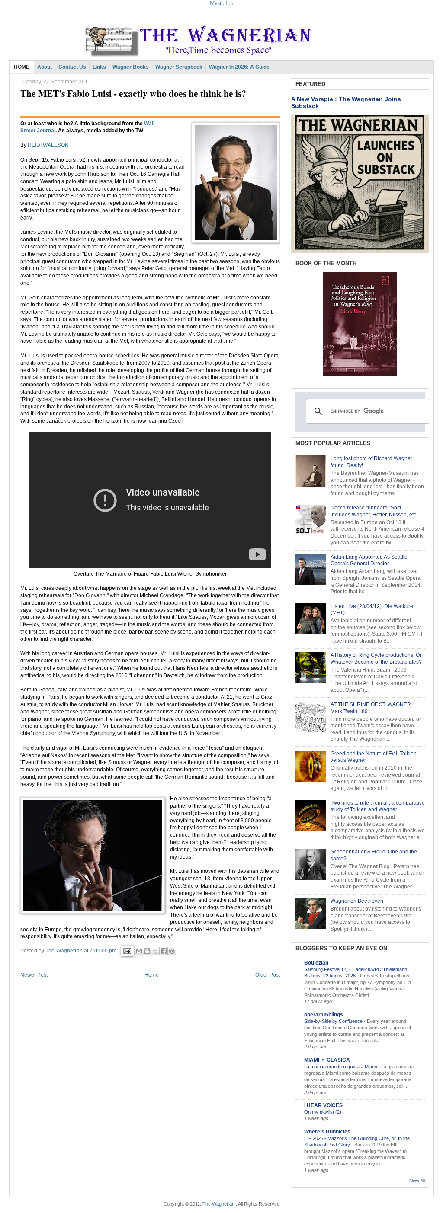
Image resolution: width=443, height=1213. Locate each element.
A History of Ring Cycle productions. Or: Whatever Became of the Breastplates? (377, 658)
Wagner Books (130, 67)
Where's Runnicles (327, 1132)
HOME (21, 67)
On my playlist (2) (323, 1111)
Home (151, 975)
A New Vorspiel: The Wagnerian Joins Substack (346, 102)
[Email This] (139, 951)
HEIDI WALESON (48, 145)
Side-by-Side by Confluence (334, 1021)
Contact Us (72, 67)
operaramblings (323, 1015)
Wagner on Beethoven (357, 901)
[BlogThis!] (147, 951)
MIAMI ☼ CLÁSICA (327, 1060)
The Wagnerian (218, 1204)
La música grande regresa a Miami (341, 1066)
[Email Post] (126, 951)
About (44, 67)
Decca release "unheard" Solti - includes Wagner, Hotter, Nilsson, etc (373, 511)
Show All (417, 1181)
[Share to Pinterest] (171, 951)
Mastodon (222, 3)
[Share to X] (155, 951)
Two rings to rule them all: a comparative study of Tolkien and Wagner (378, 806)
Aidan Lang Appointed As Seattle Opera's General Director (369, 560)
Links (99, 67)
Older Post (267, 975)
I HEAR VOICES (323, 1105)
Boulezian (316, 963)
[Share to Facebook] (163, 951)
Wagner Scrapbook (178, 67)
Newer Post (34, 975)
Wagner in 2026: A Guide (239, 67)
